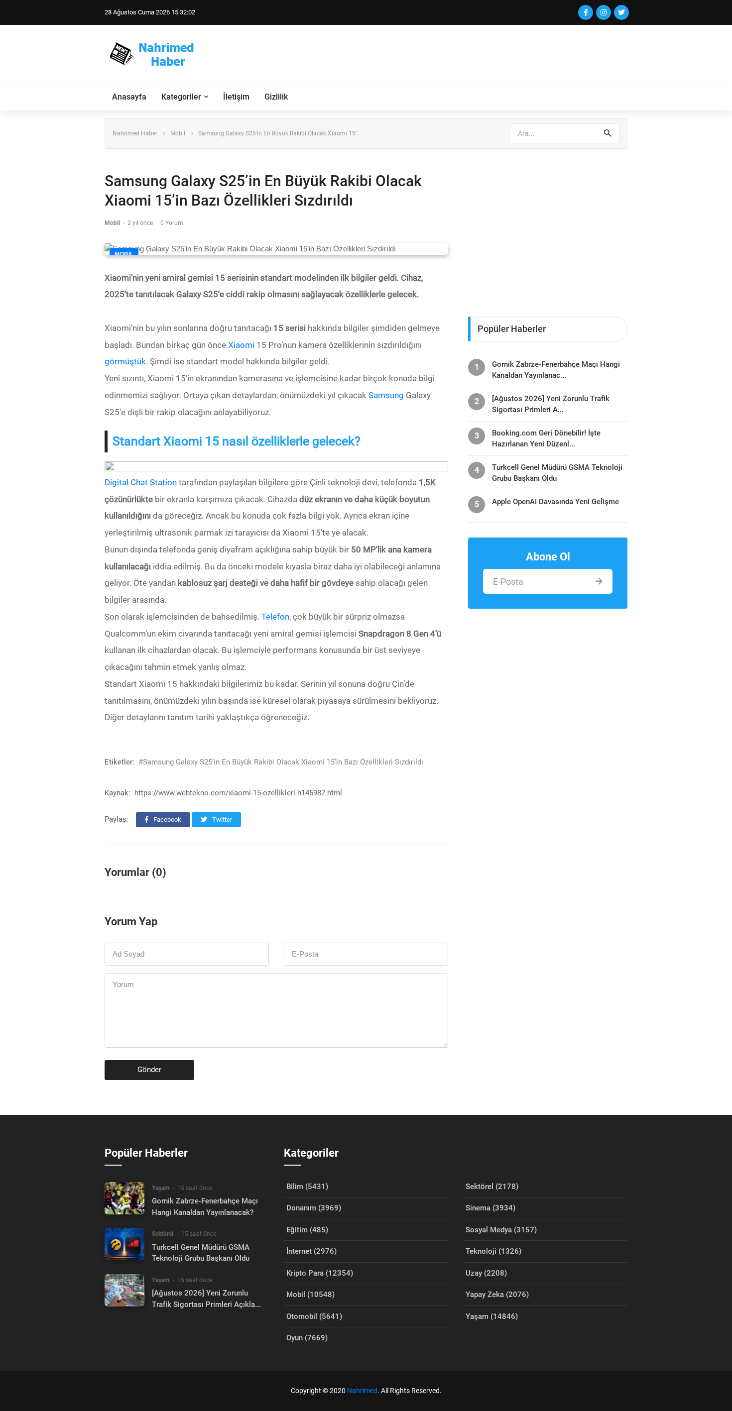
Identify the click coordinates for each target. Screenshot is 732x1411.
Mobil (177, 133)
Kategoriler (181, 97)
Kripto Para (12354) (319, 1273)
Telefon (275, 617)
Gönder (149, 1069)
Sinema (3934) (490, 1207)
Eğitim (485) (307, 1229)
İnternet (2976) (311, 1251)
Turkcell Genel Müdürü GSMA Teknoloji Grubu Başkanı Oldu (557, 473)
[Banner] (548, 228)
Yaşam (160, 1188)
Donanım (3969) (313, 1207)
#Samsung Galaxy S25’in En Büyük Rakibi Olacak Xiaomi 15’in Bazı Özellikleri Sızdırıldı (280, 762)
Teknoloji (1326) (493, 1251)
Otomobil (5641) (314, 1316)
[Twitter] (621, 12)
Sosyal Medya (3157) (501, 1229)
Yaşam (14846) (492, 1316)
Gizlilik (276, 97)
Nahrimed (362, 1391)
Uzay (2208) (486, 1273)
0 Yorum (171, 222)
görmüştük (125, 361)
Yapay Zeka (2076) (497, 1294)
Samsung (386, 395)
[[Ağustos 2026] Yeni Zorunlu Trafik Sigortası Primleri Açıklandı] (124, 1290)
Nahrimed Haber (135, 133)
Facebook (166, 819)
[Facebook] (585, 12)
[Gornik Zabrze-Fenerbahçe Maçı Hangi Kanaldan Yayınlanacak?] (124, 1198)
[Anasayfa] (156, 53)
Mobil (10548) (310, 1294)
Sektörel (162, 1233)
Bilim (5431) (307, 1186)
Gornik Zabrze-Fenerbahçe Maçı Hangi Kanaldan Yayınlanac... (556, 370)
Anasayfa (129, 97)
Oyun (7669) (307, 1337)
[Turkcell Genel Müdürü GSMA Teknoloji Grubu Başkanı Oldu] (124, 1244)
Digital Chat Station (142, 482)
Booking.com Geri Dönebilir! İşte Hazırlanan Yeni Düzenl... (546, 438)
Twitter (221, 819)
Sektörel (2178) (492, 1186)
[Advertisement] (446, 53)
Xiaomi (241, 345)
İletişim (236, 97)
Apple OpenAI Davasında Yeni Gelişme (555, 501)
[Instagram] (603, 12)
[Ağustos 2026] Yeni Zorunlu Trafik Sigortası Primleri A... (551, 404)
